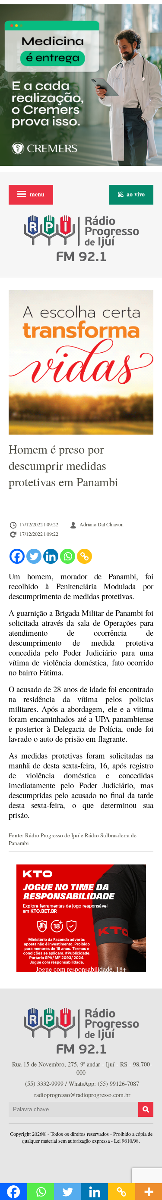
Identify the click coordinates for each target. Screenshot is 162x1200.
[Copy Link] (84, 556)
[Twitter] (33, 556)
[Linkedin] (50, 556)
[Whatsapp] (67, 556)
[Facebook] (17, 556)
